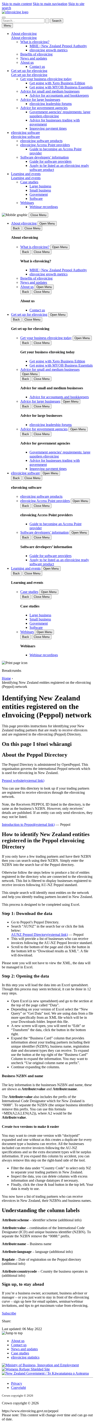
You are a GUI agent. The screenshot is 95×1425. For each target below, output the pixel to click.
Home (6, 678)
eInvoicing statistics (25, 1357)
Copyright (18, 1387)
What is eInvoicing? (34, 42)
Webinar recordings (44, 207)
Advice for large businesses (40, 100)
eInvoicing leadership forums (51, 104)
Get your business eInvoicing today (46, 79)
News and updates (33, 58)
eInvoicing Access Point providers (45, 145)
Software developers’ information (44, 157)
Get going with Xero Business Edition (57, 83)
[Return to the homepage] (15, 12)
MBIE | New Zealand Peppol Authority (58, 46)
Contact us (37, 67)
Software (36, 198)
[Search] (4, 17)
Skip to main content (17, 4)
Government (39, 194)
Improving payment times (48, 128)
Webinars (27, 203)
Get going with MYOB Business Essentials (61, 87)
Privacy (16, 1383)
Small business (40, 190)
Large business (40, 186)
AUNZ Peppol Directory (39, 934)
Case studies (29, 182)
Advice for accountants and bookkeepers (59, 95)
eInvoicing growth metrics (49, 50)
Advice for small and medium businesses (50, 91)
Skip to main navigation (50, 4)
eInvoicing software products (41, 141)
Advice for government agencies (44, 108)
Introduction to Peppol (28, 824)
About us (27, 62)
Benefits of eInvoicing (36, 54)
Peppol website (23, 781)
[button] (47, 1333)
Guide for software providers (50, 161)
